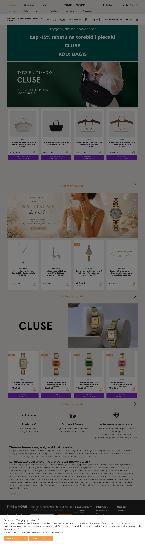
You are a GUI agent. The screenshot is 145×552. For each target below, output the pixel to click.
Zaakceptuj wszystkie (16, 538)
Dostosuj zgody (40, 538)
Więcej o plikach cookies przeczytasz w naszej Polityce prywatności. (34, 532)
